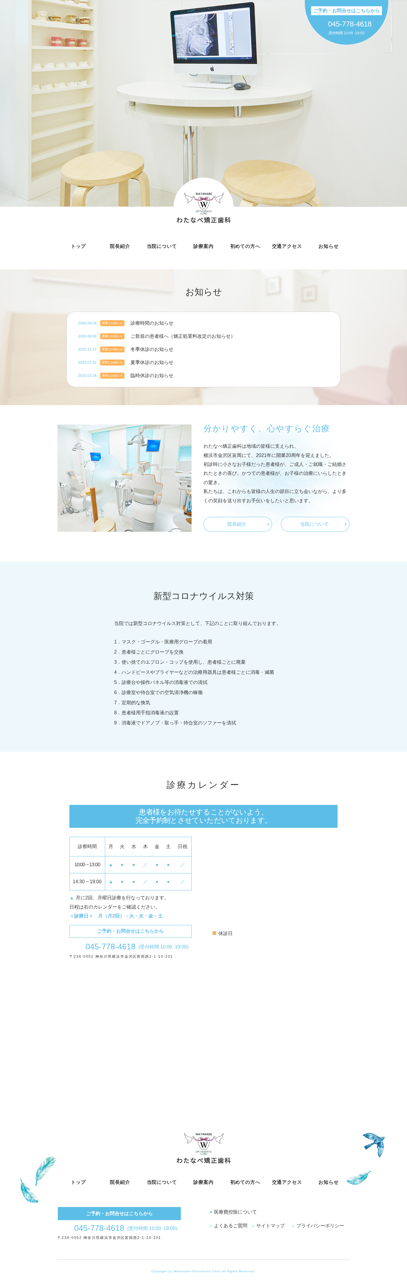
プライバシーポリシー (320, 1225)
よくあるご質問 (230, 1225)
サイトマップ (270, 1225)
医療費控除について (235, 1211)
